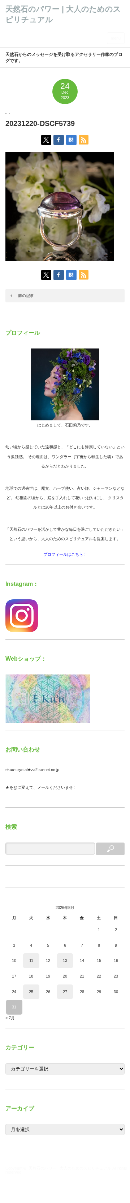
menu (116, 38)
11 (31, 960)
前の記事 (26, 295)
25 (31, 992)
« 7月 (10, 1018)
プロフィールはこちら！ (65, 554)
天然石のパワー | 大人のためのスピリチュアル (70, 1168)
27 (65, 992)
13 (65, 960)
